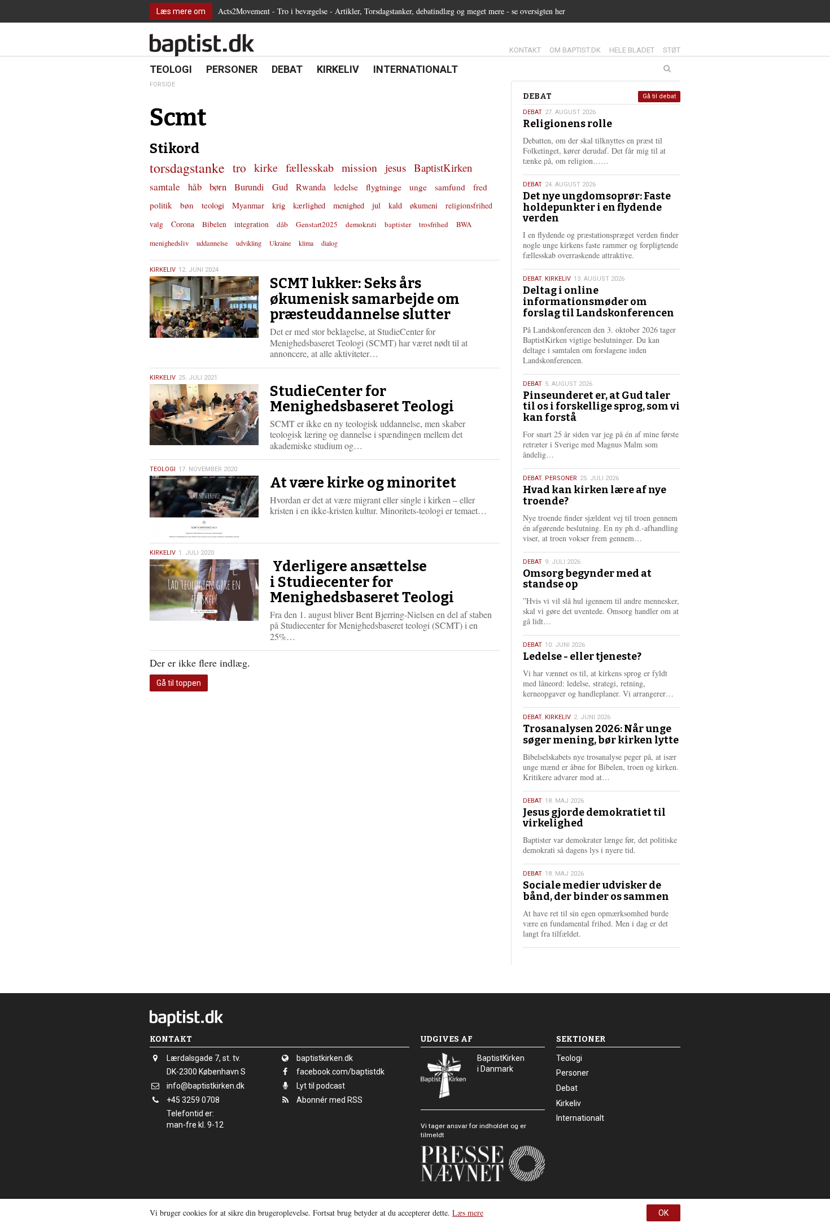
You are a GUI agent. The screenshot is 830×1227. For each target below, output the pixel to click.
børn (217, 186)
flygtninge (383, 187)
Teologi (171, 69)
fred (480, 187)
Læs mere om (181, 11)
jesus (395, 167)
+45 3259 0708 (193, 1099)
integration (251, 224)
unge (418, 187)
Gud (280, 187)
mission (359, 167)
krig (278, 205)
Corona (182, 224)
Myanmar (248, 205)
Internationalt (415, 69)
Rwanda (311, 187)
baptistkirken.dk (324, 1058)
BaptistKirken (443, 167)
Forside (162, 84)
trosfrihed (433, 224)
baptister (398, 224)
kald (395, 205)
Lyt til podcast (320, 1085)
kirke (266, 167)
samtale (165, 186)
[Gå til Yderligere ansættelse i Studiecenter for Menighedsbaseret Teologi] (204, 590)
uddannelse (212, 242)
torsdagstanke (187, 168)
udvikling (248, 242)
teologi (213, 205)
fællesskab (310, 167)
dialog (329, 242)
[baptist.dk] (202, 45)
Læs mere (467, 1212)
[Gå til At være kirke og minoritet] (204, 506)
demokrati (361, 224)
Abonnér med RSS (329, 1099)
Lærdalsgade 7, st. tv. (204, 1058)
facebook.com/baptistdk (340, 1071)
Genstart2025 (317, 224)
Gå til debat (659, 96)
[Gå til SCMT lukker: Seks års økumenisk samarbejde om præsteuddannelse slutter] (204, 307)
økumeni (424, 205)
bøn (187, 205)
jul (376, 205)
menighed (348, 205)
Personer (231, 69)
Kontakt (525, 50)
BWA (463, 224)
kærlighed (309, 205)
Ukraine (280, 242)
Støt (671, 50)
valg (156, 224)
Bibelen (214, 224)
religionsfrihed (468, 205)
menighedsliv (169, 243)
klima (306, 242)
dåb (282, 224)
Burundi (249, 187)
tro (239, 167)
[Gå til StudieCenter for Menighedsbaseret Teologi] (204, 415)
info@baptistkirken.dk (205, 1085)
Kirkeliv (338, 69)
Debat (287, 69)
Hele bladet (631, 50)
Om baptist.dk (575, 50)
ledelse (346, 187)
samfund (450, 187)
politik (161, 205)
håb (195, 186)
